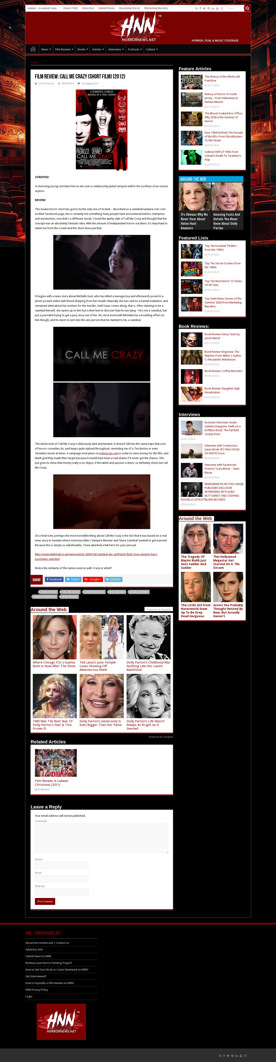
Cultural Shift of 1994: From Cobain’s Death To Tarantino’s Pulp (223, 155)
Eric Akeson (117, 592)
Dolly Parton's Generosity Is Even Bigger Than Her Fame (101, 723)
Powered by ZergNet (161, 736)
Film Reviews (63, 49)
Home (34, 62)
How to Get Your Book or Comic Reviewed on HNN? (56, 969)
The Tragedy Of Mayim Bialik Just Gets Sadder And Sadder (193, 562)
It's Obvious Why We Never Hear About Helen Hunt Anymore (194, 221)
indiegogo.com (108, 453)
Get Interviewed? (36, 976)
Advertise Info (34, 949)
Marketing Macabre (156, 8)
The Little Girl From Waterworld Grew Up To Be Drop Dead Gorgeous (196, 610)
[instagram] (221, 8)
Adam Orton (48, 592)
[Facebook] (200, 8)
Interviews (114, 49)
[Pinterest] (208, 8)
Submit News (106, 8)
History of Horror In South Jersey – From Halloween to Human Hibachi (221, 98)
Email (38, 872)
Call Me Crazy (70, 592)
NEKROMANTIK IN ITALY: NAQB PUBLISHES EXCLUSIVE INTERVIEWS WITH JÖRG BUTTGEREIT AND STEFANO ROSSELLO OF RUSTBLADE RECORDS (212, 491)
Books (81, 49)
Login (28, 996)
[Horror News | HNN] (138, 27)
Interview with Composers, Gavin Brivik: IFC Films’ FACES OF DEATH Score (222, 449)
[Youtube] (217, 8)
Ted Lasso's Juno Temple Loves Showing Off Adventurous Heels (98, 666)
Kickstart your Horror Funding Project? (48, 963)
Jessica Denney (139, 592)
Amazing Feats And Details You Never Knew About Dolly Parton (226, 221)
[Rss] (196, 8)
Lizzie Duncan (46, 83)
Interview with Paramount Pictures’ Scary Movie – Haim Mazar (222, 468)
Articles (96, 49)
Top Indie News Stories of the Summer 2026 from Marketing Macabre (223, 302)
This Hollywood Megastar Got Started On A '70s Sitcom (226, 562)
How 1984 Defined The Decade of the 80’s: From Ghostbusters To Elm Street (224, 136)
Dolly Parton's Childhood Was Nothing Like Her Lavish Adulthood (148, 666)
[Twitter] (204, 8)
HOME (33, 48)
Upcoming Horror (129, 8)
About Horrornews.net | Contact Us (47, 942)
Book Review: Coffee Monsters (224, 371)
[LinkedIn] (213, 8)
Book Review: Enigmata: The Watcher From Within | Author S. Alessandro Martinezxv (223, 355)
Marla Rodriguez (45, 596)
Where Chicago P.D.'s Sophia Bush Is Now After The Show (54, 664)
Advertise (88, 8)
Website (40, 886)
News (44, 49)
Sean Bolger (69, 596)
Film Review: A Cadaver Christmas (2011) (52, 783)
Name (38, 859)
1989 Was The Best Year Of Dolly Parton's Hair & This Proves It (52, 724)
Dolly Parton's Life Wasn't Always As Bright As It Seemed (146, 724)
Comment (41, 821)
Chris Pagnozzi (94, 592)
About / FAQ (70, 8)
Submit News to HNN (38, 956)
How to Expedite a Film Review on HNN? (49, 983)
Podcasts (133, 49)
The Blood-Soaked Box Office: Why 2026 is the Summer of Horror (224, 117)
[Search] (247, 8)
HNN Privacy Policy (36, 989)
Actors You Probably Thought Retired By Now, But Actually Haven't (228, 610)
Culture (150, 49)
